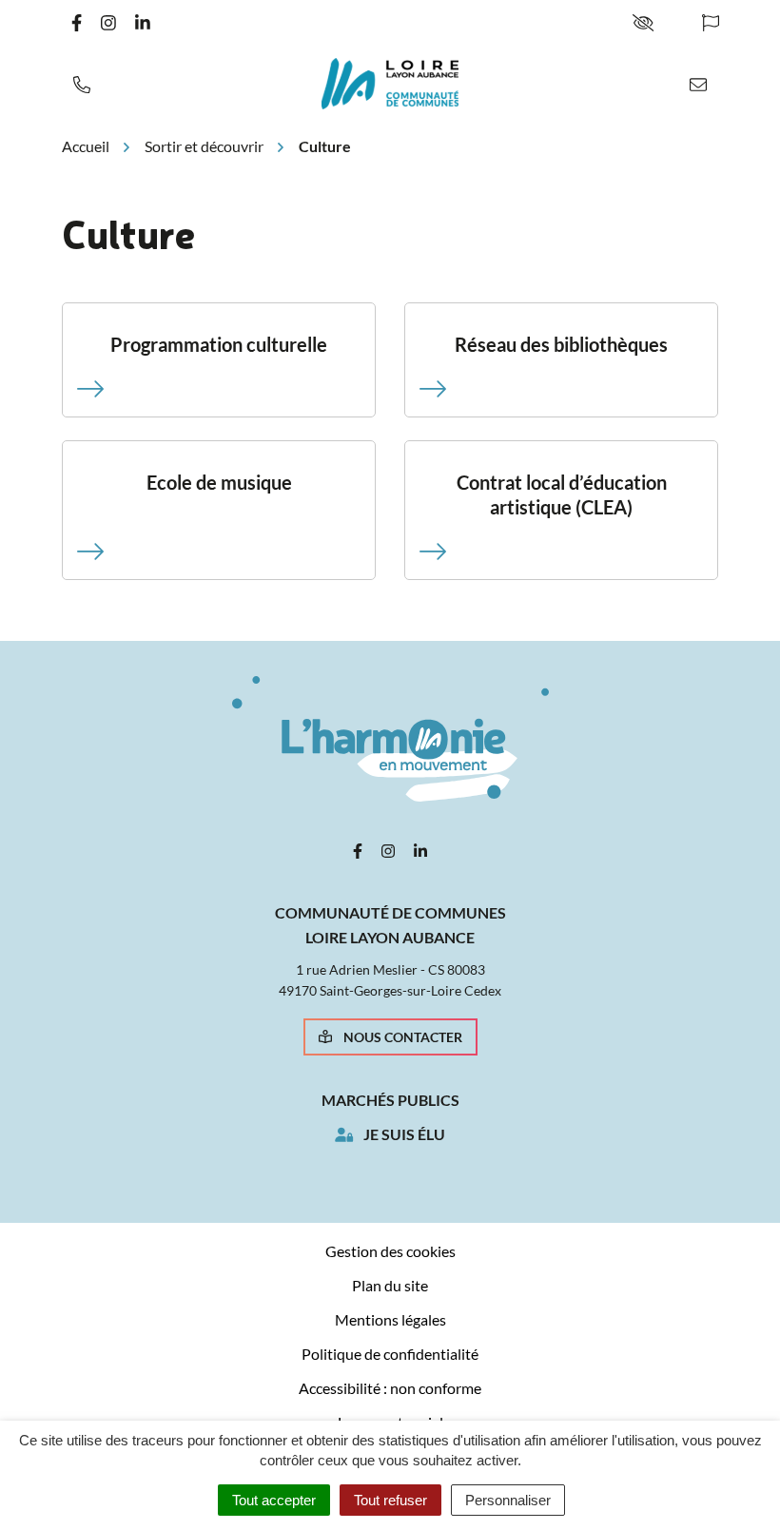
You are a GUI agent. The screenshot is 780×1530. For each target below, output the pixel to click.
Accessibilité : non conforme (390, 1388)
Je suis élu (404, 1134)
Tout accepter (274, 1500)
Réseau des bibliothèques (561, 344)
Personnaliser (508, 1500)
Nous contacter (402, 1037)
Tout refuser (390, 1500)
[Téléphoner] (82, 83)
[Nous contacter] (698, 83)
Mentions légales (390, 1319)
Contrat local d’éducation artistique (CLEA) (562, 494)
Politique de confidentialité (390, 1354)
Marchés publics (390, 1100)
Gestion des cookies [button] (390, 1251)
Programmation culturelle (218, 344)
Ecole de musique (219, 482)
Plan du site (390, 1285)
